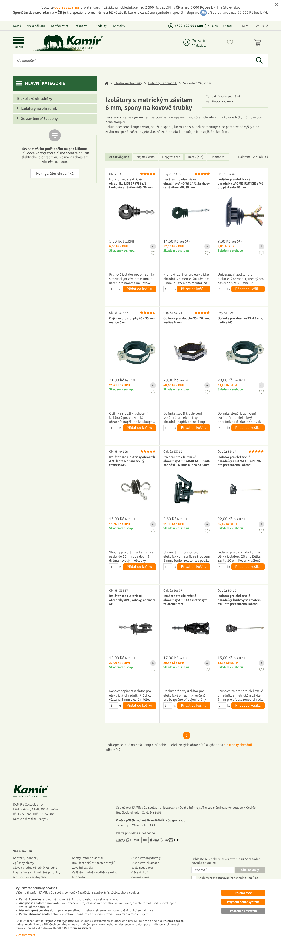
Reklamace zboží (142, 868)
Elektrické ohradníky (128, 83)
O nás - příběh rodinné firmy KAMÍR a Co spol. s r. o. (151, 820)
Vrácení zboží (140, 872)
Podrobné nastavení (243, 911)
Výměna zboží (140, 877)
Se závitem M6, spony (39, 118)
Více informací (25, 935)
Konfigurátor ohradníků (55, 173)
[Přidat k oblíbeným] (153, 253)
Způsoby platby (23, 863)
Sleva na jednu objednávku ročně (35, 868)
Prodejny (101, 26)
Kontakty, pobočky (25, 858)
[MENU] (18, 41)
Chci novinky (250, 870)
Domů (17, 26)
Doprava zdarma (222, 101)
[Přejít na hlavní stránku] (84, 42)
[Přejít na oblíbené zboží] (230, 43)
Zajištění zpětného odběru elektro (94, 872)
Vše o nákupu (36, 26)
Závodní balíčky (82, 868)
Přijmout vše (243, 893)
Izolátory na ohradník (162, 83)
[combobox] (132, 60)
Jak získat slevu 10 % (226, 96)
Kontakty (119, 26)
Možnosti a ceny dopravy (29, 877)
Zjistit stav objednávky (146, 858)
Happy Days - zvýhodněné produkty (36, 872)
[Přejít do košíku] (258, 43)
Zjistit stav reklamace (145, 863)
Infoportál (81, 26)
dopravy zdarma (67, 7)
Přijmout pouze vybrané (243, 902)
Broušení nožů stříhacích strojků (93, 863)
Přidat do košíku (139, 289)
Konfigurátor (59, 26)
